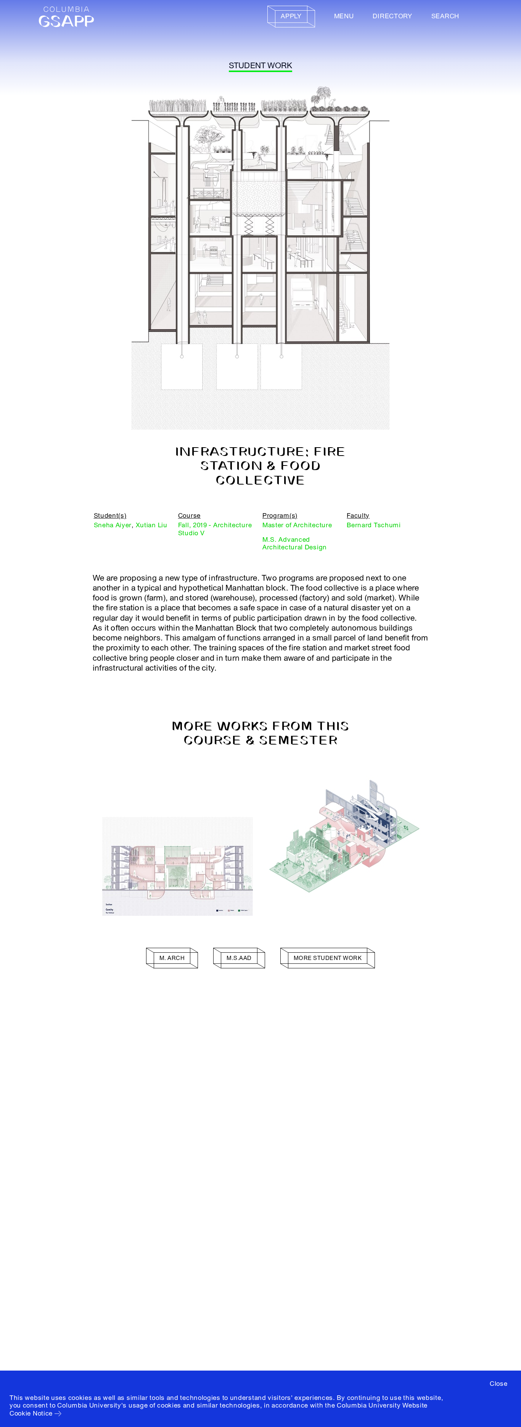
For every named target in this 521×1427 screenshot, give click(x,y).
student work (261, 66)
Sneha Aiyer (113, 525)
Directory (392, 16)
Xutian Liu (151, 525)
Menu (344, 16)
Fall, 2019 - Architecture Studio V (215, 529)
